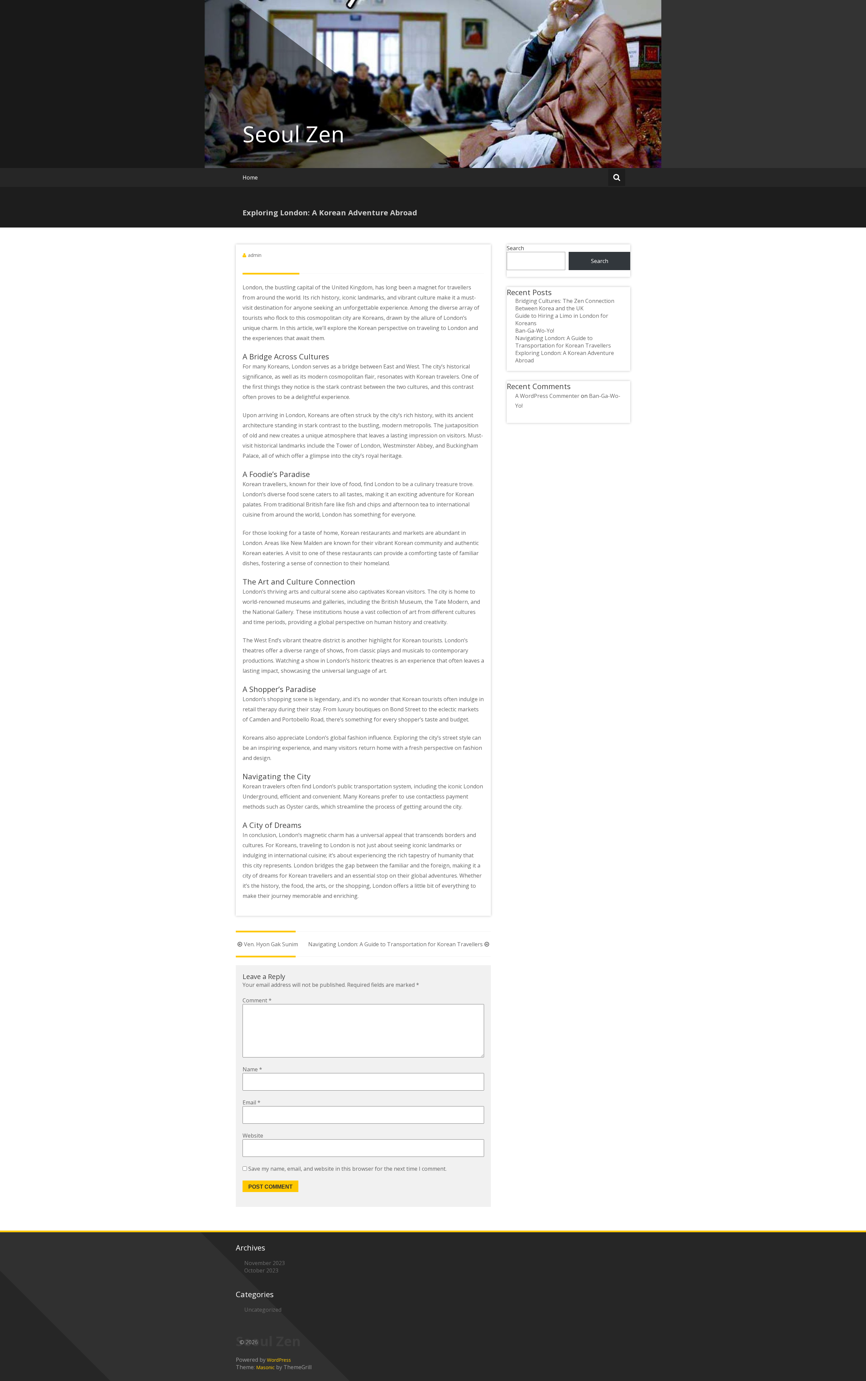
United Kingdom (352, 287)
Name (252, 1069)
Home (250, 177)
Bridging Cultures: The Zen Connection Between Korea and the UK (564, 304)
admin (254, 255)
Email (251, 1102)
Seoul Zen (293, 134)
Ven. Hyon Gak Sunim (271, 944)
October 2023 (261, 1270)
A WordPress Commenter (547, 396)
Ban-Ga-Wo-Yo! (534, 330)
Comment (257, 1000)
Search (515, 248)
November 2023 (264, 1263)
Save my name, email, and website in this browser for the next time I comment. (347, 1168)
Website (253, 1135)
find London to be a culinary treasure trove (418, 484)
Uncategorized (262, 1309)
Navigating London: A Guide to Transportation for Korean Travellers (395, 944)
